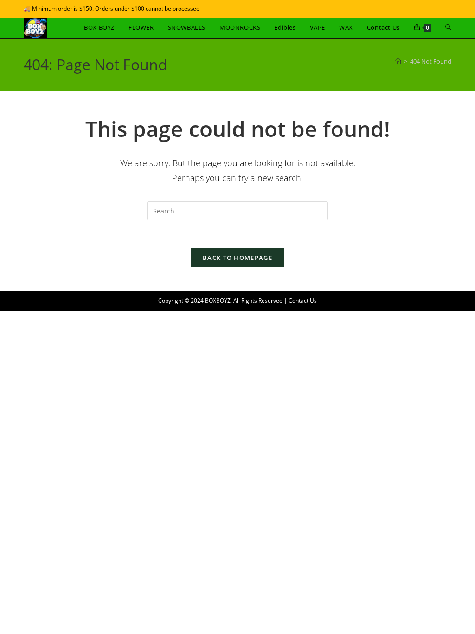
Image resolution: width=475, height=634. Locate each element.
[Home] (398, 61)
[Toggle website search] (448, 27)
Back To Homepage (237, 257)
